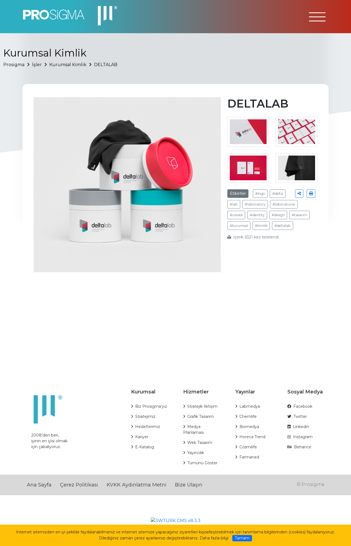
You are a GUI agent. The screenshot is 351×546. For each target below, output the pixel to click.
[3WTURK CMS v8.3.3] (175, 520)
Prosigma (13, 64)
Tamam (242, 538)
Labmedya (249, 406)
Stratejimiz (145, 416)
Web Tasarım (199, 442)
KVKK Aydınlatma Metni (136, 485)
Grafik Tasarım (200, 416)
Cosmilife (248, 446)
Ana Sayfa (39, 485)
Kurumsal (143, 392)
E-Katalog (144, 446)
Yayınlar (245, 392)
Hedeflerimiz (147, 426)
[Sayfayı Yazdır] (311, 193)
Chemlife (248, 416)
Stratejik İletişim (202, 406)
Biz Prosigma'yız (151, 406)
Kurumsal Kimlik (67, 64)
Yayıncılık (195, 452)
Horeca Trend (252, 436)
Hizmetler (196, 392)
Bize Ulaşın (188, 485)
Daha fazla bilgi (214, 538)
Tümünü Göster (202, 462)
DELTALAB (105, 64)
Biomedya (249, 426)
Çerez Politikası (79, 485)
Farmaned (249, 457)
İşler (37, 64)
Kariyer (141, 436)
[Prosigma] (72, 16)
